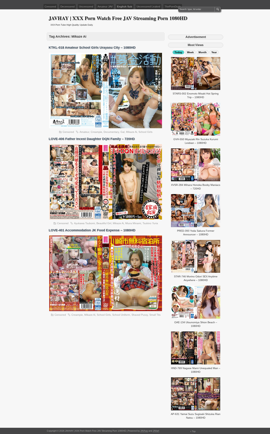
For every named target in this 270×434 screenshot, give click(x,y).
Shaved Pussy (140, 314)
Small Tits (155, 314)
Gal (122, 131)
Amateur (84, 131)
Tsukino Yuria (150, 223)
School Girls (145, 131)
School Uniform (121, 314)
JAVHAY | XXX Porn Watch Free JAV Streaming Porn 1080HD (118, 18)
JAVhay (144, 431)
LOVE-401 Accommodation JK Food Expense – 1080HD (92, 230)
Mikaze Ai (131, 131)
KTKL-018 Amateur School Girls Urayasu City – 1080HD (92, 47)
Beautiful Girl (103, 223)
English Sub (124, 6)
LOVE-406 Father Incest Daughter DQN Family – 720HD (92, 139)
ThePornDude (173, 6)
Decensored (67, 6)
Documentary (111, 131)
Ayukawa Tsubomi (84, 223)
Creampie (96, 131)
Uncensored (86, 6)
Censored (50, 6)
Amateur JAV (105, 6)
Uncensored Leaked (148, 6)
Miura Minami (133, 223)
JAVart (156, 431)
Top (194, 431)
